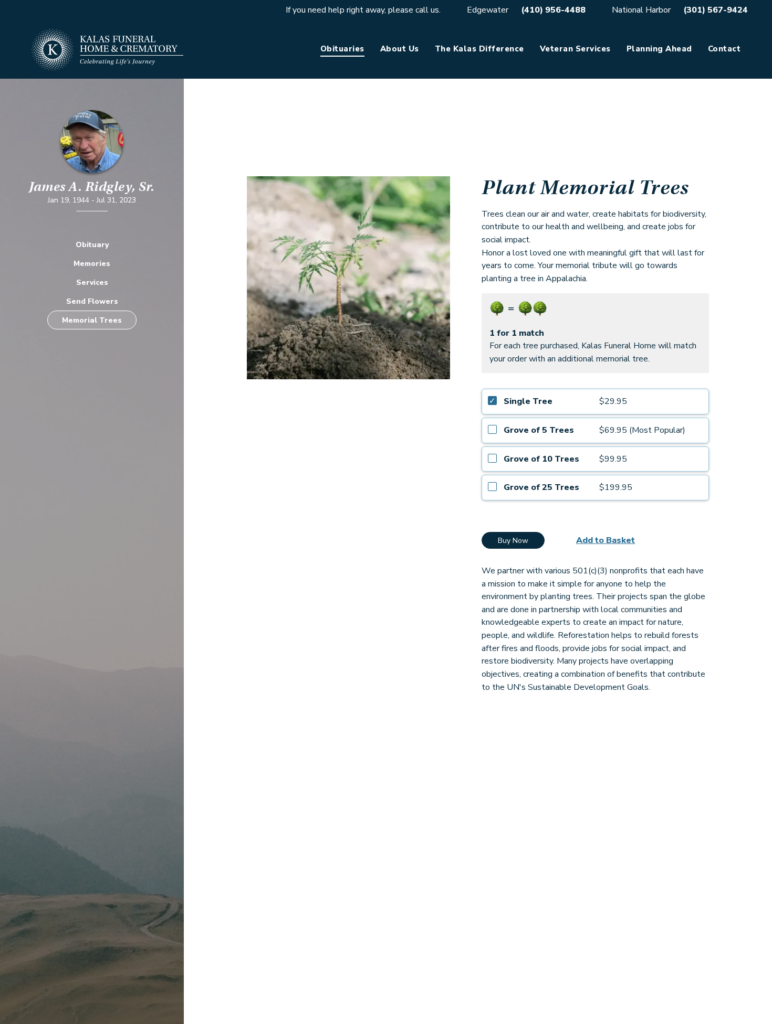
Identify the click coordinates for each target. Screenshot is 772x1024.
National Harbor (641, 10)
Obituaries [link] (342, 49)
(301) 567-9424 (715, 10)
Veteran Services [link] (575, 49)
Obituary (92, 244)
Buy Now (513, 541)
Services (92, 282)
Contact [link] (724, 49)
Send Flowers (92, 301)
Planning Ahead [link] (659, 49)
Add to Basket (605, 540)
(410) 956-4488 (553, 10)
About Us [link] (399, 49)
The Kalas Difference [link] (479, 49)
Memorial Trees (92, 320)
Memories (92, 263)
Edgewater (487, 10)
